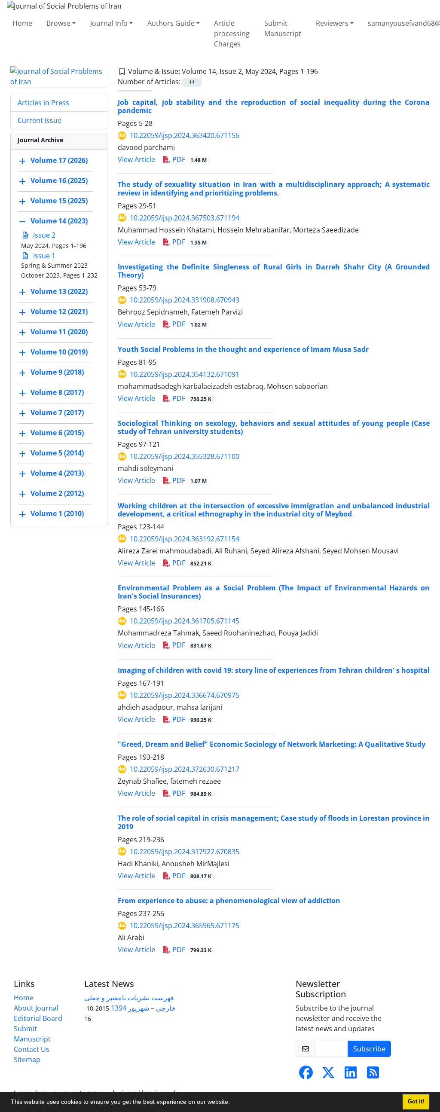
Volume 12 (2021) (59, 311)
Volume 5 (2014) (57, 453)
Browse (58, 23)
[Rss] (373, 1075)
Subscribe (369, 1049)
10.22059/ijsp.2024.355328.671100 (184, 456)
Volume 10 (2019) (59, 352)
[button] (233, 1103)
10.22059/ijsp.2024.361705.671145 (184, 621)
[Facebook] (306, 1075)
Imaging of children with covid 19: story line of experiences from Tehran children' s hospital (274, 670)
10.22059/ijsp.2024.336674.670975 (184, 695)
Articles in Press (43, 102)
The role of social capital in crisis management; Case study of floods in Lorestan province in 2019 (274, 822)
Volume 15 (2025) (59, 200)
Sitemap (27, 1059)
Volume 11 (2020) (59, 331)
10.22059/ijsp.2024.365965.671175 (184, 925)
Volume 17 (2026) (59, 160)
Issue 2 (43, 235)
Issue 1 (43, 255)
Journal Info (109, 23)
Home (22, 23)
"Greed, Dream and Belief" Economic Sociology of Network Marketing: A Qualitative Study (271, 744)
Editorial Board (38, 1018)
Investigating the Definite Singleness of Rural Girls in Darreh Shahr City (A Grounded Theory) (274, 271)
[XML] (325, 71)
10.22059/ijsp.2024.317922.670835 (184, 851)
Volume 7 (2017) (57, 412)
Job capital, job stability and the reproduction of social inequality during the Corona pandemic (274, 106)
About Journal (36, 1008)
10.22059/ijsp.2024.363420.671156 (184, 135)
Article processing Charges (232, 33)
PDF (189, 159)
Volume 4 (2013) (57, 473)
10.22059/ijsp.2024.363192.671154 (184, 539)
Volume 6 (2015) (57, 432)
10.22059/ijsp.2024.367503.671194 (184, 218)
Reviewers (332, 23)
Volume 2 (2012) (57, 493)
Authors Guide (171, 23)
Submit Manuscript (282, 28)
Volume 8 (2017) (57, 392)
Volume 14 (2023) (59, 221)
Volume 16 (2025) (59, 180)
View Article (136, 159)
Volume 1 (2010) (57, 513)
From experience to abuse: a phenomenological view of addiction (229, 900)
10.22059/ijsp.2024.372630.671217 (184, 769)
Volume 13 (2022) (59, 291)
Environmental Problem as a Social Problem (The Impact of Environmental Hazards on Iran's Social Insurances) (274, 592)
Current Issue (39, 120)
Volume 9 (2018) (57, 372)
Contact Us (31, 1049)
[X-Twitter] (328, 1075)
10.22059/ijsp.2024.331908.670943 (184, 300)
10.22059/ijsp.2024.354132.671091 (184, 374)
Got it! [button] (416, 1102)
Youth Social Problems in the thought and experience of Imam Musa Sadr (243, 349)
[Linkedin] (350, 1075)
